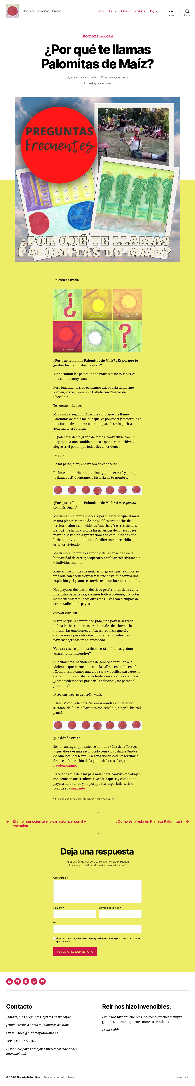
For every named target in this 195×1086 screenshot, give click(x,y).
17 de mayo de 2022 (116, 77)
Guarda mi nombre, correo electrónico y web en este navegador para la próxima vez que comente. (98, 940)
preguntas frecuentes (97, 35)
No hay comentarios (100, 83)
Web (55, 923)
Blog (151, 11)
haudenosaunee (65, 766)
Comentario (60, 878)
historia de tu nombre (69, 798)
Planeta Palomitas (28, 1077)
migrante (78, 788)
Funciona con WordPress (59, 1077)
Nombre (58, 908)
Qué (110, 11)
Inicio (101, 11)
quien (111, 798)
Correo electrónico (110, 908)
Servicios (139, 11)
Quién (123, 11)
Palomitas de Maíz (86, 77)
